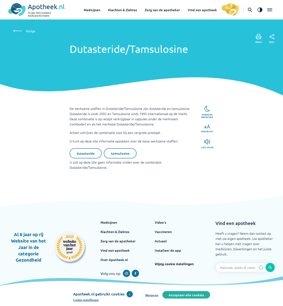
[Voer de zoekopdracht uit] (270, 267)
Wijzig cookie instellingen (174, 263)
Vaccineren (163, 231)
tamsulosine (120, 153)
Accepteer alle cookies (186, 295)
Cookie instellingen (86, 300)
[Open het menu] (270, 10)
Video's (160, 222)
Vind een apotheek (202, 9)
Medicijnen (92, 9)
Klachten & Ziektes (122, 9)
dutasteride (86, 153)
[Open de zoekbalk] (250, 10)
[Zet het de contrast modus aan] (260, 10)
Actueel (161, 241)
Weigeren (151, 295)
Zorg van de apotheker (162, 9)
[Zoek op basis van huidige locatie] (261, 267)
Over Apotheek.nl (114, 259)
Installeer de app (168, 250)
